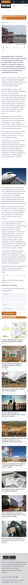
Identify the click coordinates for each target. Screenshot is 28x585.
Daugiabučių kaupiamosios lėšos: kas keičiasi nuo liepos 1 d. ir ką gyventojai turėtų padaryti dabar (14, 439)
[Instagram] (23, 2)
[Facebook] (21, 2)
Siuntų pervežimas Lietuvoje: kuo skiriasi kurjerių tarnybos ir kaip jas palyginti (13, 540)
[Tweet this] (10, 48)
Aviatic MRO (9, 280)
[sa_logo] (6, 6)
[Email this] (3, 48)
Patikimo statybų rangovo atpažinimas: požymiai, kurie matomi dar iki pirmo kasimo (14, 414)
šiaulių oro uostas (6, 282)
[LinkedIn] (26, 2)
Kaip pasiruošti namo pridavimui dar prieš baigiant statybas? (13, 490)
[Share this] (7, 48)
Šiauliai (21, 280)
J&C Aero (16, 280)
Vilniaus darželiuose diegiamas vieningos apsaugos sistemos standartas (12, 365)
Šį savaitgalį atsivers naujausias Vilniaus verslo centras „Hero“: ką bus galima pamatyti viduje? (14, 514)
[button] (25, 6)
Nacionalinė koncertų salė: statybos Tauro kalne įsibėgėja (13, 390)
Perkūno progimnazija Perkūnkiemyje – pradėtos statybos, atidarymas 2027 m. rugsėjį (14, 465)
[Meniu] (13, 2)
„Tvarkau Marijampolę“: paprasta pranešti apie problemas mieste (12, 340)
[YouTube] (17, 577)
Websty (20, 582)
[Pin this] (17, 48)
